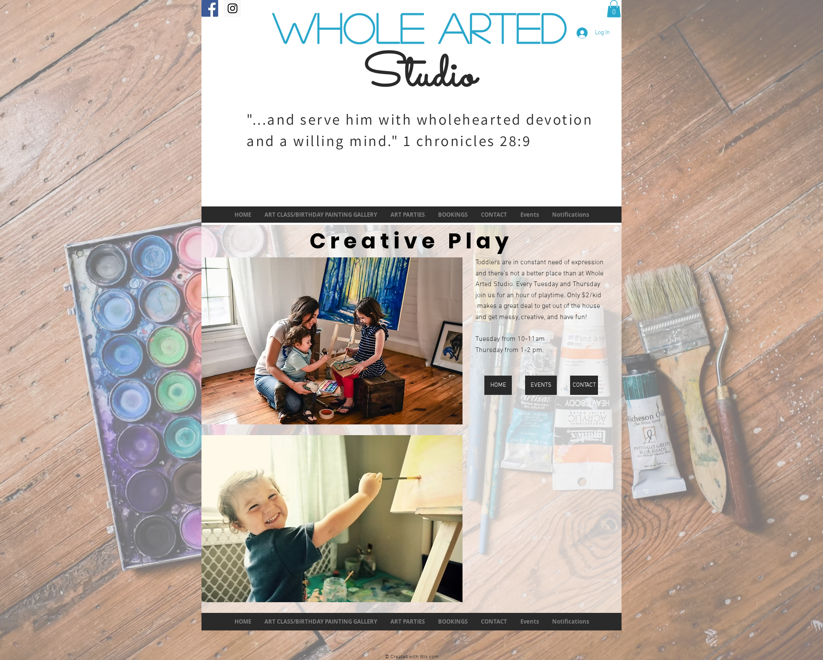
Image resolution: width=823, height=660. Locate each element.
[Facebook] (209, 8)
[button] (614, 9)
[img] (332, 340)
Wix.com (429, 657)
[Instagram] (232, 8)
